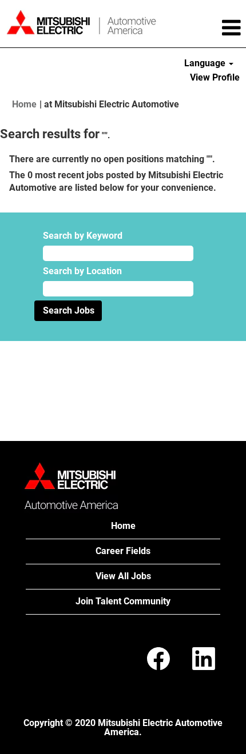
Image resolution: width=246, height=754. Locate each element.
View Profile (215, 77)
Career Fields (123, 551)
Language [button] (206, 63)
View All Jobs (123, 576)
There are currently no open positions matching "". (112, 159)
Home (24, 104)
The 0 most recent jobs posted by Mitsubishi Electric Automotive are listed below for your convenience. (116, 182)
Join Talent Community (123, 601)
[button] (205, 28)
